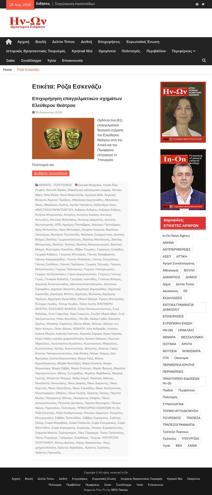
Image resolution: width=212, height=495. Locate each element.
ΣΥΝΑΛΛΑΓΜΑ (173, 404)
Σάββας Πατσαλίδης (68, 417)
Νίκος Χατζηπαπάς (108, 388)
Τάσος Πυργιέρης (46, 437)
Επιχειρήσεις (109, 42)
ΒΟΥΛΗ (189, 270)
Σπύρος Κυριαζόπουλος (107, 427)
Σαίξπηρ (115, 417)
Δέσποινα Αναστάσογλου (86, 284)
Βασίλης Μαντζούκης (96, 239)
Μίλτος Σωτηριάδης (70, 373)
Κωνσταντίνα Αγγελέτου (66, 343)
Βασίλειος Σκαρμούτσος (96, 234)
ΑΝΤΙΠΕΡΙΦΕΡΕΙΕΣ (176, 249)
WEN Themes (119, 489)
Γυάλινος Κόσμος (109, 279)
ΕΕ (185, 291)
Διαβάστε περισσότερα (50, 173)
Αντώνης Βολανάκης (63, 219)
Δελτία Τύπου (63, 42)
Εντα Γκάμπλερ (58, 313)
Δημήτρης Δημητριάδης (91, 289)
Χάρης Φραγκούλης (88, 442)
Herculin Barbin (56, 190)
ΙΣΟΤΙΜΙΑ (169, 344)
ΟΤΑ (166, 358)
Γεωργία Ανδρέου (46, 254)
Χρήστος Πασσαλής (48, 452)
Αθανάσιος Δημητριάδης (87, 199)
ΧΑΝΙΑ (192, 445)
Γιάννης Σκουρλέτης (105, 259)
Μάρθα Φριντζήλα (69, 363)
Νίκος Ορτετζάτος (59, 388)
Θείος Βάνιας (63, 328)
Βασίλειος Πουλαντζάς (65, 234)
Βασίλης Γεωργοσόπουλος (63, 239)
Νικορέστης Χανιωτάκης (50, 383)
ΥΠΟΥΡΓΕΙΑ (190, 438)
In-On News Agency (176, 235)
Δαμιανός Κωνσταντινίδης (52, 284)
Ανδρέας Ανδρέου (86, 209)
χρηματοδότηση (45, 447)
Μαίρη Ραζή (85, 358)
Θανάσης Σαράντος (59, 323)
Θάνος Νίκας (82, 323)
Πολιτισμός (131, 51)
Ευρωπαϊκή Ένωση (142, 42)
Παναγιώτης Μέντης (59, 398)
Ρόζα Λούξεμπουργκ (69, 412)
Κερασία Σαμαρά (91, 333)
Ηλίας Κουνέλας (67, 318)
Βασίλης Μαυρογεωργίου (93, 244)
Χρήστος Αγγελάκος (70, 447)
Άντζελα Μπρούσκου (48, 214)
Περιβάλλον (156, 51)
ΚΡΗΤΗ (187, 344)
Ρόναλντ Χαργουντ (96, 412)
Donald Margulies (89, 185)
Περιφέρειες (182, 51)
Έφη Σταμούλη (79, 313)
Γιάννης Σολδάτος (46, 264)
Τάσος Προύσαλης (112, 432)
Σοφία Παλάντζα (79, 422)
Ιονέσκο (112, 328)
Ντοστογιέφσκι (44, 393)
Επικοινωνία (72, 61)
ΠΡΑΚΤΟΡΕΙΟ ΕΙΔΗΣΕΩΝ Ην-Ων (98, 408)
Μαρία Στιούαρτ (81, 368)
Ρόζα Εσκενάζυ (45, 412)
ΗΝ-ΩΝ (83, 318)
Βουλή (40, 42)
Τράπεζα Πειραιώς (175, 431)
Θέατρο (97, 323)
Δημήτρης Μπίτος (61, 294)
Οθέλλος (61, 393)
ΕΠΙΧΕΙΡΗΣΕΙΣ (173, 316)
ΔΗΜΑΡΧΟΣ (171, 277)
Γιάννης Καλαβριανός (101, 254)
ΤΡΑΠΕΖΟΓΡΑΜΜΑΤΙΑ (179, 424)
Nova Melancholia (71, 195)
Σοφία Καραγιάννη (63, 427)
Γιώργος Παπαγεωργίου (99, 269)
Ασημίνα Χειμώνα (93, 229)
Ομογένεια (107, 51)
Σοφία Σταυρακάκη (104, 422)
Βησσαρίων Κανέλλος (60, 249)
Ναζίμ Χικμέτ (80, 378)
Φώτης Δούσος (64, 442)
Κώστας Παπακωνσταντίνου (53, 353)
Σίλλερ (39, 422)
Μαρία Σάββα (60, 368)
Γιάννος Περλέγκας (72, 264)
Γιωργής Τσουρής (97, 264)
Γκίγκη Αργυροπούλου (81, 274)
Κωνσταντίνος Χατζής (49, 348)
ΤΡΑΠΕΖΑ (193, 418)
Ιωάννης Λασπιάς (67, 333)
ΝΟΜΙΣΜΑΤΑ (191, 351)
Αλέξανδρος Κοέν (105, 204)
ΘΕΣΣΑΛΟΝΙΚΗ (192, 337)
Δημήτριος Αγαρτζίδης (62, 299)
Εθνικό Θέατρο (87, 299)
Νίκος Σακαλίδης (83, 388)
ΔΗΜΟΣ (191, 277)
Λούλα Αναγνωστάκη (62, 358)
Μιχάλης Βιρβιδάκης (98, 373)
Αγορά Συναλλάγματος (179, 263)
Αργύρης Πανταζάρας (76, 224)
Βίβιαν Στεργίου (85, 249)
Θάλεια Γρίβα (98, 318)
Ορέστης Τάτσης (98, 393)
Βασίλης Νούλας (64, 244)
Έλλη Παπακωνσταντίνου (94, 308)
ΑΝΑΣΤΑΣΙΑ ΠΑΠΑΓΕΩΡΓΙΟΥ (54, 209)
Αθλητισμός (170, 270)
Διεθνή (86, 42)
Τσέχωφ (95, 437)
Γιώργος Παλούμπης (68, 269)
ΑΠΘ (58, 224)
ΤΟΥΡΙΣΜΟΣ (172, 418)
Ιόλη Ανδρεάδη (96, 328)
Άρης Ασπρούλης (46, 229)
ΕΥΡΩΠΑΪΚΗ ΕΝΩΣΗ (177, 323)
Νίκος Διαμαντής (97, 383)
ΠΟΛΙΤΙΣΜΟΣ (63, 185)
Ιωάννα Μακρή (44, 333)
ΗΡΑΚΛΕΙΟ (186, 330)
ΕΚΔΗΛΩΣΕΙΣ (172, 298)
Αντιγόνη (69, 214)
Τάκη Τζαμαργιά (88, 432)
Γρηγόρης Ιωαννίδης (83, 279)
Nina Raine (51, 195)
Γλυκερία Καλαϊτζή (56, 279)
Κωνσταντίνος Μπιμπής (81, 348)
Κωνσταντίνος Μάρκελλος (100, 343)
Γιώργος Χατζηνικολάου (50, 274)
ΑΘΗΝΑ (168, 242)
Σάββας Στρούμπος (95, 417)
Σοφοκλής (83, 427)
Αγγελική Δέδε (94, 195)
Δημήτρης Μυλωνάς (88, 294)
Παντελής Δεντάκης (70, 403)
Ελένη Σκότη (88, 304)
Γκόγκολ (103, 274)
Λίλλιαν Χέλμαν (99, 353)
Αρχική (23, 42)
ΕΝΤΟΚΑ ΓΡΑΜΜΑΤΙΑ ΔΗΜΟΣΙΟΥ (178, 307)
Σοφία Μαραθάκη (56, 422)
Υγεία (51, 61)
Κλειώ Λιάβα (43, 338)
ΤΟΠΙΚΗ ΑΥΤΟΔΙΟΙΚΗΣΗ (180, 411)
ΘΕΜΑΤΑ (45, 185)
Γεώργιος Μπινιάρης (72, 254)
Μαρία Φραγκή (102, 368)
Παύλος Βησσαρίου (97, 403)
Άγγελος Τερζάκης (59, 199)
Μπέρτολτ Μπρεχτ (59, 378)
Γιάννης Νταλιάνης (79, 259)
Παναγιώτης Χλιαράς (86, 398)
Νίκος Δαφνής (77, 383)
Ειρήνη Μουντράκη (111, 299)
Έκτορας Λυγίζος (46, 304)
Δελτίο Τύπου (185, 284)
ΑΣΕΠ (167, 256)
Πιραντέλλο (52, 408)
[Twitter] (203, 4)
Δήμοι (167, 284)
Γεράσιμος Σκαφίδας (110, 249)
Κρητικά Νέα (82, 51)
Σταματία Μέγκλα (46, 432)
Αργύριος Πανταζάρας (106, 224)
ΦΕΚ (179, 445)
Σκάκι (10, 61)
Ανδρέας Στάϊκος (109, 209)
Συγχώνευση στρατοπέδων (75, 3)
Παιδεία (168, 390)
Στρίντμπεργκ (67, 432)
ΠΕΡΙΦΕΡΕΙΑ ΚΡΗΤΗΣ (179, 365)
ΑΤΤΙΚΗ (181, 256)
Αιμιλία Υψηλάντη (81, 204)
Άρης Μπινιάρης (69, 229)
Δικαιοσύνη (170, 291)
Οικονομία (181, 358)
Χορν (106, 442)
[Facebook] (197, 4)
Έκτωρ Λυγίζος (68, 304)
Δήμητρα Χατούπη (63, 289)
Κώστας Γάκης (108, 348)
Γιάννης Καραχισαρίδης (50, 259)
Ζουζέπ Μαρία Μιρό (104, 313)
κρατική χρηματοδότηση (68, 338)
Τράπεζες (169, 438)
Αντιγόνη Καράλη (88, 214)
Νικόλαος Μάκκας (101, 378)
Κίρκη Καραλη (112, 333)
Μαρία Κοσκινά (92, 363)
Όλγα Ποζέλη (77, 393)
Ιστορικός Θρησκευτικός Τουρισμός (36, 51)
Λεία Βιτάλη (80, 353)
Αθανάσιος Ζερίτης (56, 204)
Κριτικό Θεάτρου (96, 338)
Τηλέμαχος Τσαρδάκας (73, 437)
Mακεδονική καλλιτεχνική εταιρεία (89, 190)
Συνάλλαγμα (31, 61)
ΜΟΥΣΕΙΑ (170, 351)
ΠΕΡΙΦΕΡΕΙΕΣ (173, 371)
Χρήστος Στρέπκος (97, 447)
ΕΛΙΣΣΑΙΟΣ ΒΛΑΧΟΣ (62, 308)
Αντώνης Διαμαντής (90, 219)
